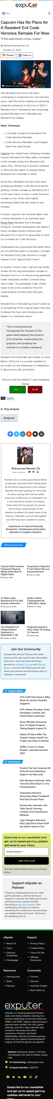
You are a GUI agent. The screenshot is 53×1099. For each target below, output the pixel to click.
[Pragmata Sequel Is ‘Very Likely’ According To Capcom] (39, 617)
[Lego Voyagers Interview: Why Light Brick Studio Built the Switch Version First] (10, 825)
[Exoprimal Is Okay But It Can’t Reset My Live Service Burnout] (39, 557)
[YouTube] (25, 1078)
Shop (9, 982)
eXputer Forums (23, 665)
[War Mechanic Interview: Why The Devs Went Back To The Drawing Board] (10, 785)
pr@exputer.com (35, 1063)
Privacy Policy (37, 944)
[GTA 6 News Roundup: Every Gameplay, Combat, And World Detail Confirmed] (10, 714)
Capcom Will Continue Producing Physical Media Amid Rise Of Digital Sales (12, 570)
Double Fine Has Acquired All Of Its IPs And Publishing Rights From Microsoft (35, 772)
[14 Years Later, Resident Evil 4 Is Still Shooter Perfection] (13, 588)
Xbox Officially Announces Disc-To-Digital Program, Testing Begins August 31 (33, 726)
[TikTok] (36, 1078)
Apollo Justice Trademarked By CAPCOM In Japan (36, 601)
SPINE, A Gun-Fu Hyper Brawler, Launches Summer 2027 (34, 751)
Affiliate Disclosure (35, 960)
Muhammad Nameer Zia (15, 45)
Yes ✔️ (17, 389)
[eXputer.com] (26, 5)
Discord (34, 982)
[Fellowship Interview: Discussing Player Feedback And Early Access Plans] (10, 798)
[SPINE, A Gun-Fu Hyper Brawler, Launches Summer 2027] (10, 751)
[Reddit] (29, 434)
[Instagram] (31, 1078)
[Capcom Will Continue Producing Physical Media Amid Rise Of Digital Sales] (13, 557)
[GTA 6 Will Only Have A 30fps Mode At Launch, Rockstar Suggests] (10, 702)
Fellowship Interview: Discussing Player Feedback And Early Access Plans (34, 797)
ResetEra (10, 398)
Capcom (5, 153)
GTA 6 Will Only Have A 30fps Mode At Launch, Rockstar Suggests (35, 701)
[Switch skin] (49, 13)
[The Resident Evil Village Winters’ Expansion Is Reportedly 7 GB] (13, 617)
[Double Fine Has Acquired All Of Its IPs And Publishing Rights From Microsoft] (10, 773)
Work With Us (37, 991)
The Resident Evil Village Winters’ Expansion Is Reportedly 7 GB (10, 630)
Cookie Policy (37, 949)
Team (9, 949)
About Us (11, 944)
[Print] (41, 434)
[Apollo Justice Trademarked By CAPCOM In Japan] (39, 588)
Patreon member (26, 905)
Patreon (11, 986)
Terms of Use (37, 953)
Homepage (12, 961)
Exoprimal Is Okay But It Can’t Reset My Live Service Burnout (38, 569)
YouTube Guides (38, 986)
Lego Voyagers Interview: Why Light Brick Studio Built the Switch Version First (34, 824)
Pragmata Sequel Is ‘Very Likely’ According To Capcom (38, 629)
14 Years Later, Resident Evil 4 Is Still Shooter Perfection (12, 601)
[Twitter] (16, 434)
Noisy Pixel (7, 222)
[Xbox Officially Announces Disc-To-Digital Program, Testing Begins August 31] (10, 727)
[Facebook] (10, 434)
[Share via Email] (35, 434)
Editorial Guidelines (12, 955)
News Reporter (18, 472)
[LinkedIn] (23, 434)
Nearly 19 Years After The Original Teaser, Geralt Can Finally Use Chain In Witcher (34, 738)
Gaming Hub (13, 977)
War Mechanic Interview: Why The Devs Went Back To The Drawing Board (35, 784)
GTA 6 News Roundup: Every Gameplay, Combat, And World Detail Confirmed (35, 713)
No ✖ (35, 389)
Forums (34, 977)
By (2, 45)
